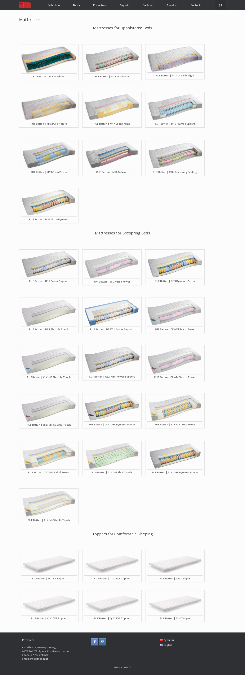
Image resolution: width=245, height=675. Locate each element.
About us (172, 5)
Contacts (196, 5)
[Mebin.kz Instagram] (102, 642)
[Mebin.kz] (25, 5)
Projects (124, 5)
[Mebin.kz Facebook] (94, 642)
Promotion (99, 5)
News (76, 5)
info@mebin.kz (39, 658)
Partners (148, 5)
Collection (53, 5)
